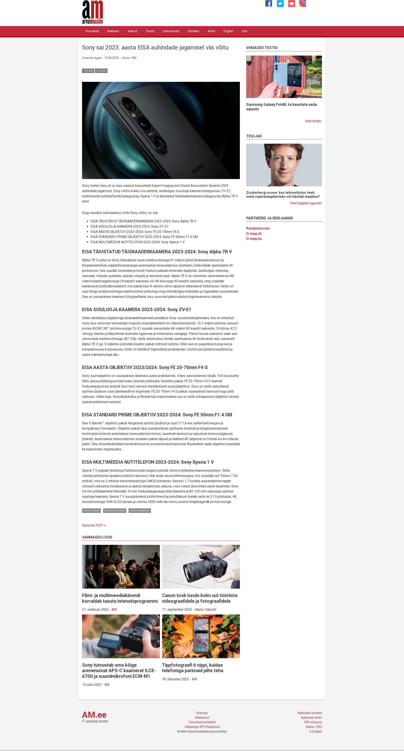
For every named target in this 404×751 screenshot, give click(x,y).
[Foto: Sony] (161, 130)
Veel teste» (313, 121)
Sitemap (202, 713)
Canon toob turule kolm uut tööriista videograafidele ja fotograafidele (199, 598)
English (228, 31)
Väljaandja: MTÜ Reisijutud (202, 726)
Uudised (101, 70)
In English (316, 731)
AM (134, 58)
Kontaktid (92, 31)
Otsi (244, 31)
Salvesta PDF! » (94, 525)
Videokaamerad (140, 510)
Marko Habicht (205, 610)
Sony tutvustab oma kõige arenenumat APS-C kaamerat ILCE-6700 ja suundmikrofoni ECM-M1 (119, 670)
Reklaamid (202, 717)
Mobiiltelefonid (114, 510)
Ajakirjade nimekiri (310, 713)
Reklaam (113, 31)
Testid (150, 31)
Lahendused (170, 31)
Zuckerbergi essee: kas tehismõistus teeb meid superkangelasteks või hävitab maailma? (283, 195)
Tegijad (88, 70)
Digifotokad (91, 510)
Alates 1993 (314, 726)
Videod (132, 31)
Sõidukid (193, 31)
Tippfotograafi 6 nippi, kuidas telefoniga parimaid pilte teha (192, 667)
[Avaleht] (92, 12)
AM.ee (94, 715)
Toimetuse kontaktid (202, 722)
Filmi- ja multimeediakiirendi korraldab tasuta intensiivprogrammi (120, 598)
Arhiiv (211, 31)
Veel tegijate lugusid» (306, 203)
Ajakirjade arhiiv (311, 717)
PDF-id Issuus (313, 722)
